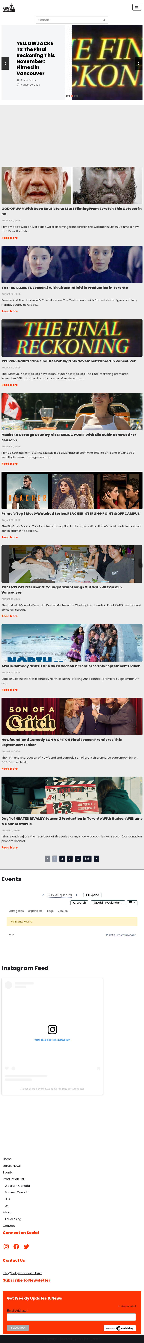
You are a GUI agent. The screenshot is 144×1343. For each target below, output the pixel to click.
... (77, 858)
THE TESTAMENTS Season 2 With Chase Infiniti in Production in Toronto (71, 264)
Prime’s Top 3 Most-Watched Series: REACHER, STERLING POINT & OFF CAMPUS (71, 490)
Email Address (18, 1311)
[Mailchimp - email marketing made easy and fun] (120, 1330)
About (7, 1212)
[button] (67, 96)
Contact (9, 1225)
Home (7, 1159)
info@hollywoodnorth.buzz (22, 1273)
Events (8, 1172)
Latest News (12, 1166)
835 (87, 858)
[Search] (104, 20)
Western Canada (17, 1186)
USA (7, 1199)
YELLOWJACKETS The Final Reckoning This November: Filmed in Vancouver (35, 58)
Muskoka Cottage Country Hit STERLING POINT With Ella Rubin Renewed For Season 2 (71, 411)
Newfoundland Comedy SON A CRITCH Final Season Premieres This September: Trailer (71, 716)
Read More (10, 238)
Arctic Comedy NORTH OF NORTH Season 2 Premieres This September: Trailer (71, 642)
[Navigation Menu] (136, 7)
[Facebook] (16, 1246)
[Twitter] (26, 1246)
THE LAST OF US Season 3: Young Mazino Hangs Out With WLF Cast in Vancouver (71, 564)
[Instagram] (6, 1246)
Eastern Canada (16, 1192)
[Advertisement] (72, 131)
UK (7, 1206)
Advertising (13, 1219)
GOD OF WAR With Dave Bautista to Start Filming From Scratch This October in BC (71, 185)
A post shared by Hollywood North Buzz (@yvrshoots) (52, 1088)
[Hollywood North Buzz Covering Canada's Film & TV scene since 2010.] (9, 7)
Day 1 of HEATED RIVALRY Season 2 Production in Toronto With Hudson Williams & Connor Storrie (71, 795)
